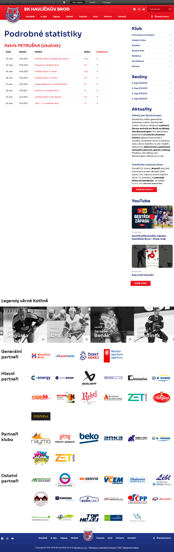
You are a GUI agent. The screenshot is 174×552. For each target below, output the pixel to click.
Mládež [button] (69, 16)
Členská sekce (161, 16)
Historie (120, 538)
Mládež (74, 538)
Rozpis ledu (138, 50)
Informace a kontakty (143, 35)
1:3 (85, 90)
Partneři (122, 16)
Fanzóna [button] (83, 16)
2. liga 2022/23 (139, 98)
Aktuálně (42, 538)
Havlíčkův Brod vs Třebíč (46, 71)
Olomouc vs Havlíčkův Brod (47, 90)
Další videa (140, 283)
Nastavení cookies (131, 548)
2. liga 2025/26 (139, 83)
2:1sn (86, 58)
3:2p (86, 71)
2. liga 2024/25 (139, 88)
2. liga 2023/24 (139, 93)
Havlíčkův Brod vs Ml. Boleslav (48, 97)
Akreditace (138, 61)
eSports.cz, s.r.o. (80, 548)
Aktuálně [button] (30, 16)
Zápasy (63, 538)
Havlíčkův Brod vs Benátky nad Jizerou (52, 58)
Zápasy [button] (56, 16)
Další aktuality (144, 189)
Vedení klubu (139, 40)
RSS (119, 548)
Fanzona (100, 538)
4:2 (85, 65)
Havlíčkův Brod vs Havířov (46, 78)
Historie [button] (108, 16)
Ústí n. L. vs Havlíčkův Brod (47, 103)
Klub (110, 538)
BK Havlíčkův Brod (47, 9)
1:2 (85, 84)
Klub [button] (95, 16)
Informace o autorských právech (102, 548)
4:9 (85, 78)
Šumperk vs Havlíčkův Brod (47, 65)
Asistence (102, 51)
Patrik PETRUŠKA (22, 45)
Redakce (136, 56)
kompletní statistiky (98, 111)
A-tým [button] (44, 16)
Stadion (136, 45)
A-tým (54, 538)
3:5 (85, 97)
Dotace (136, 66)
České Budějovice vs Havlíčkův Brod (51, 84)
